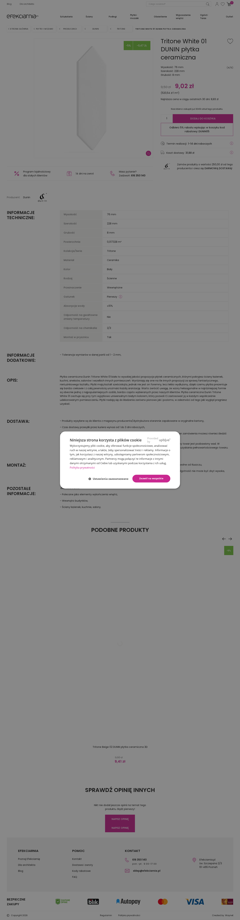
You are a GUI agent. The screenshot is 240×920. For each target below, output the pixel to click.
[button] (110, 479)
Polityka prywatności (82, 467)
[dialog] (120, 460)
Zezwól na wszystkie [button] (151, 478)
